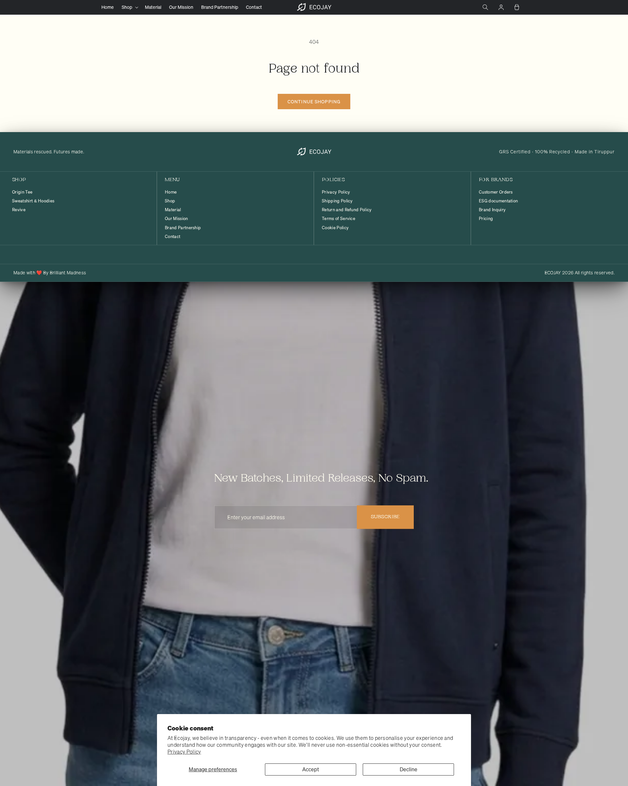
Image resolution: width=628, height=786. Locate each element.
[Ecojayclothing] (314, 151)
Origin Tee (22, 192)
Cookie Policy (335, 228)
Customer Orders (496, 192)
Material (173, 210)
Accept (310, 769)
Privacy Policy (184, 751)
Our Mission (176, 218)
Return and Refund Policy (347, 210)
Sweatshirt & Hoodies (33, 201)
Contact (172, 236)
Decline (408, 769)
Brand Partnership (183, 228)
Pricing (486, 218)
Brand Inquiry (492, 210)
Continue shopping (314, 101)
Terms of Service (338, 218)
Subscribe (385, 517)
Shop (170, 201)
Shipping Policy (337, 201)
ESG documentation (498, 201)
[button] (129, 7)
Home (171, 192)
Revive (19, 210)
